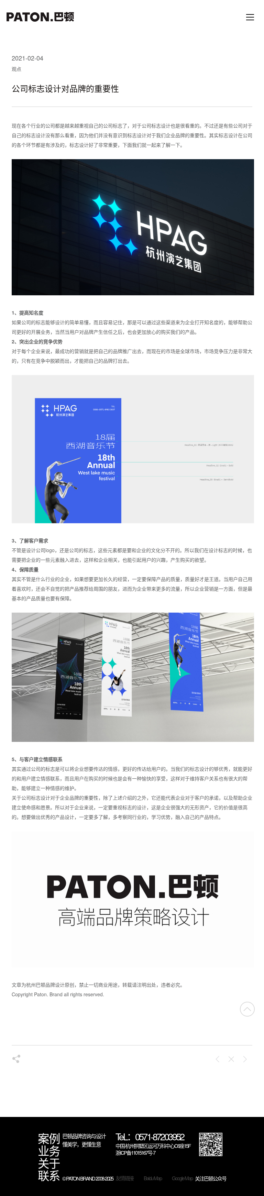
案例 (49, 1138)
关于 (49, 1163)
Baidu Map (153, 1178)
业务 (49, 1150)
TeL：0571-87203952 (150, 1137)
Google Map (182, 1178)
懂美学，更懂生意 (81, 1144)
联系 (49, 1175)
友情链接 (124, 1178)
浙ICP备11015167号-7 (135, 1152)
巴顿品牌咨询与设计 (84, 1136)
